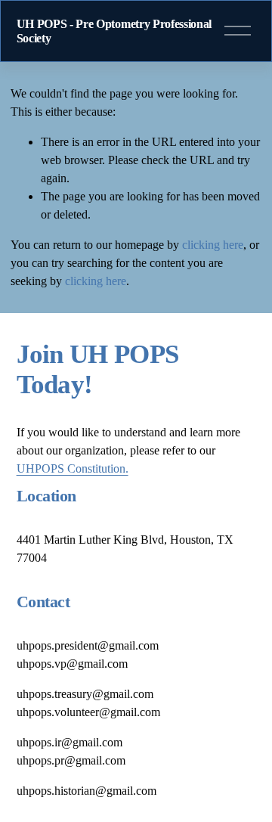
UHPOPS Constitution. (72, 468)
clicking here (212, 244)
